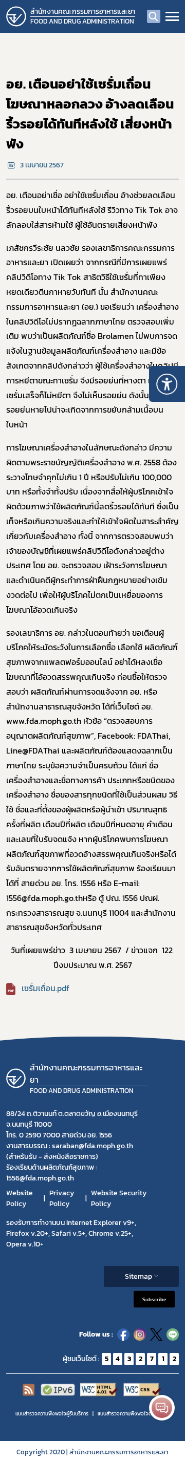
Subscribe (154, 1299)
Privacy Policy (61, 1198)
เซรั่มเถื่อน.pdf (45, 988)
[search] (153, 16)
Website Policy (19, 1198)
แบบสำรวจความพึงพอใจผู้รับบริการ (51, 1413)
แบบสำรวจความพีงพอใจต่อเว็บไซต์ (134, 1413)
